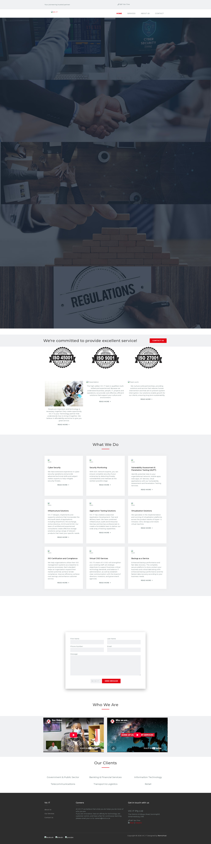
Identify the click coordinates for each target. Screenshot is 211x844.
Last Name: (111, 639)
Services (131, 13)
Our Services (49, 813)
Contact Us (158, 341)
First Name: (74, 639)
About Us (145, 13)
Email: (109, 646)
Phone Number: (76, 646)
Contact (159, 13)
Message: (74, 654)
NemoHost (162, 836)
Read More (63, 425)
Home (119, 13)
